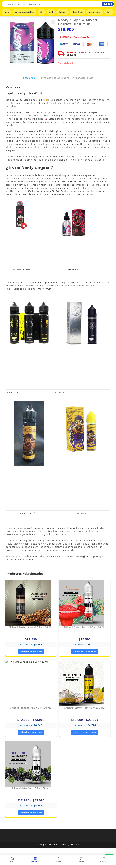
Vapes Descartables (24, 12)
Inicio (6, 12)
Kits (42, 12)
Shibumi (62, 12)
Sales (109, 12)
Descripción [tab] (30, 78)
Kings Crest (77, 12)
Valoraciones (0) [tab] (83, 78)
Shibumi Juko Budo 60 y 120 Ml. (31, 788)
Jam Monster (95, 12)
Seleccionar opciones (31, 651)
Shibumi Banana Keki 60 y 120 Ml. (31, 707)
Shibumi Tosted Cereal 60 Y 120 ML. (31, 627)
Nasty (21, 93)
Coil (51, 12)
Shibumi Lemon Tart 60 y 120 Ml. (84, 707)
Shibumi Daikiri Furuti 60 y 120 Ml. (84, 627)
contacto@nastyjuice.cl (79, 556)
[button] (53, 22)
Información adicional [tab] (55, 78)
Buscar (107, 4)
